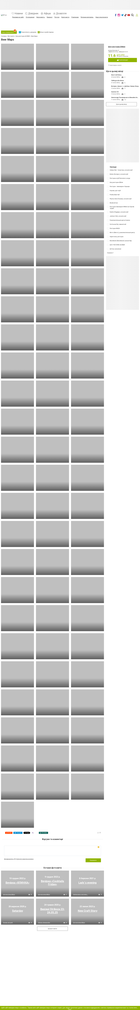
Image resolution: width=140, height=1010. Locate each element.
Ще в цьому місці (121, 104)
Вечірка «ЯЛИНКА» (17, 882)
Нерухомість (40, 17)
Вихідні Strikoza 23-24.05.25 (52, 911)
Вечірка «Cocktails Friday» (52, 883)
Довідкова (75, 17)
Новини (19, 13)
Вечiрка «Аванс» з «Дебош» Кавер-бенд (124, 86)
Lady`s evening (87, 882)
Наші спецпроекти (102, 17)
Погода (56, 17)
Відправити (93, 860)
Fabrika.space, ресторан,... (80, 894)
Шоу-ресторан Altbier (116, 47)
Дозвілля (61, 13)
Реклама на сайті (18, 17)
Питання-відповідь (87, 17)
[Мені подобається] (98, 832)
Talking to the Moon (117, 80)
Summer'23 (114, 92)
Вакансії (49, 17)
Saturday (17, 910)
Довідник (33, 13)
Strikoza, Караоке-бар (44, 922)
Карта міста (65, 17)
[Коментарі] (100, 832)
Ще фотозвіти (52, 928)
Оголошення (30, 17)
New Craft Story (116, 75)
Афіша (47, 13)
